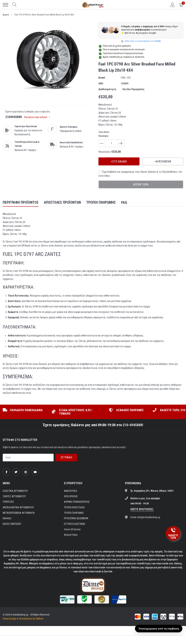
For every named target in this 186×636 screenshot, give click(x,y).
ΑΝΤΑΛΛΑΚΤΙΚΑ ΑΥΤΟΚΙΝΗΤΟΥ (18, 507)
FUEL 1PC (126, 77)
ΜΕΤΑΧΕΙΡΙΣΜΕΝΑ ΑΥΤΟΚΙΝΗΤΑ (19, 512)
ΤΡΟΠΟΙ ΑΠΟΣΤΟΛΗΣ (74, 507)
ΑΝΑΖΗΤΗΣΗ (70, 490)
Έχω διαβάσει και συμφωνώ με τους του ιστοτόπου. (140, 173)
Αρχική (6, 14)
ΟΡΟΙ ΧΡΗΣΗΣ (71, 496)
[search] (14, 4)
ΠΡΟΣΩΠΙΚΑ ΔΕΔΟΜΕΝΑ (76, 518)
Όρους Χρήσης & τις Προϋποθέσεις (159, 171)
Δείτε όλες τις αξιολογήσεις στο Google (142, 41)
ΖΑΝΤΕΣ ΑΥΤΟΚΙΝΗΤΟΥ (14, 496)
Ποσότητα (103, 136)
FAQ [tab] (124, 202)
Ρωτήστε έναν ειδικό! (36, 117)
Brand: (101, 77)
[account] (172, 4)
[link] (6, 472)
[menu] (5, 4)
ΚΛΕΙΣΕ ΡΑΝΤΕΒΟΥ (12, 523)
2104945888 (13, 117)
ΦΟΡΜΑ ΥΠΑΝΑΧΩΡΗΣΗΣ (77, 501)
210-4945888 (132, 425)
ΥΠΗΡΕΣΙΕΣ (8, 501)
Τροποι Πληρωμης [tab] (101, 202)
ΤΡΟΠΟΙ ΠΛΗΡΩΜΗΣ (74, 512)
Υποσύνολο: (104, 151)
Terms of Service (72, 529)
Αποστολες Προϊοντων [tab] (62, 202)
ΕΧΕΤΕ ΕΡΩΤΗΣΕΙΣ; (142, 509)
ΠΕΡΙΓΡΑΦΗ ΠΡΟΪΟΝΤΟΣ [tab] (21, 202)
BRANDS (7, 518)
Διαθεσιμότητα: (107, 89)
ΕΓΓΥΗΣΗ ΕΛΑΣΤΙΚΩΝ (74, 523)
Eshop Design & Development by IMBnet (23, 618)
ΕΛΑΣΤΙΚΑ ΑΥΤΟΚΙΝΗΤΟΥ (15, 490)
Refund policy (71, 534)
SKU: (101, 83)
